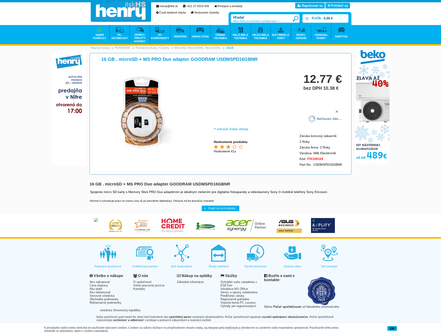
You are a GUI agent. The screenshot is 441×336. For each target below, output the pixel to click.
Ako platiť (96, 289)
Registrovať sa (311, 5)
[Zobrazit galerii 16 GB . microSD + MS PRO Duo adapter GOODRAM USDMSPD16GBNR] (148, 152)
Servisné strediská (102, 295)
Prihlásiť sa (339, 5)
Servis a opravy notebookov (239, 292)
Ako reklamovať (100, 292)
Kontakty (139, 289)
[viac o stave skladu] (336, 112)
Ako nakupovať (100, 282)
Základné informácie (190, 282)
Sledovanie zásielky (206, 12)
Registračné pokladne (234, 299)
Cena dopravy (99, 285)
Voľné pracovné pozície (148, 285)
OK (392, 328)
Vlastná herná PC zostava (237, 302)
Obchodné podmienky (104, 299)
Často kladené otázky (172, 12)
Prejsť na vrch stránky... (222, 208)
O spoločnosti (142, 282)
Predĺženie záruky (232, 295)
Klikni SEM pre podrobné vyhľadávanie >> (256, 21)
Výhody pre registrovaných (238, 306)
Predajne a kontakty (230, 6)
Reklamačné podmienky (106, 302)
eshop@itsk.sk (169, 6)
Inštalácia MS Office (234, 289)
